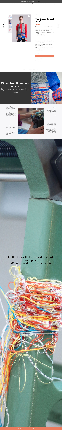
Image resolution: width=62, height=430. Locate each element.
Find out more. (31, 1)
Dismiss (42, 428)
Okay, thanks (38, 1)
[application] (31, 121)
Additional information (33, 69)
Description (25, 69)
